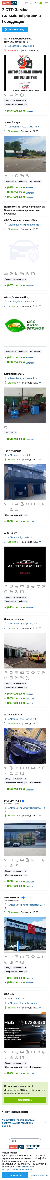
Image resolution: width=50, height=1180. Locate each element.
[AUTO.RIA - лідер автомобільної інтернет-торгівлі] (9, 3)
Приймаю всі (15, 1175)
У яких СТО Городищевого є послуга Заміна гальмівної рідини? (18, 1122)
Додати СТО (25, 1099)
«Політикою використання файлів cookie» (18, 1168)
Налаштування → (39, 1175)
